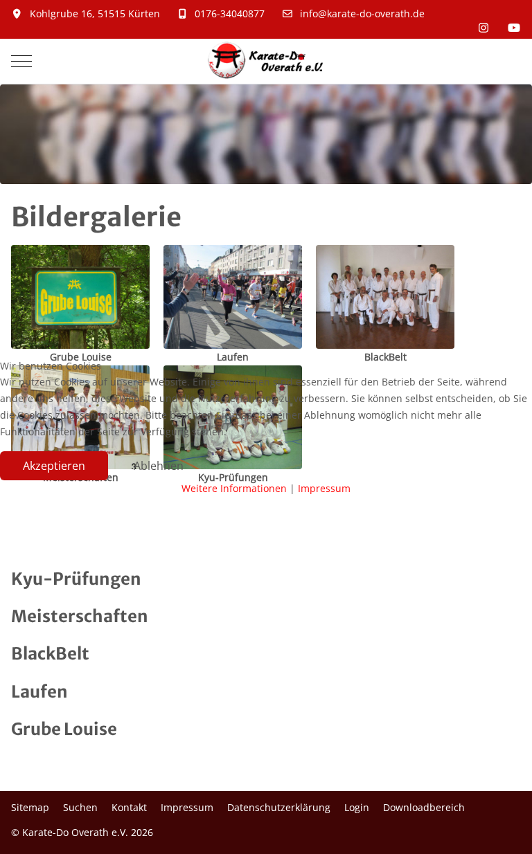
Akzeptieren (54, 465)
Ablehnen (159, 465)
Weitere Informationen (234, 488)
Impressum (324, 488)
